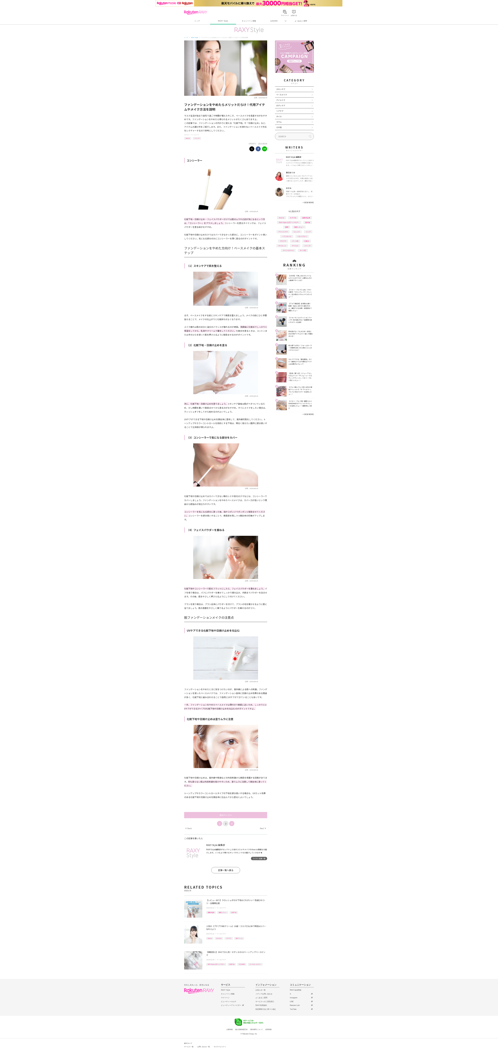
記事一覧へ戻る (225, 870)
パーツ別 (295, 241)
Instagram (293, 998)
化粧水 (306, 241)
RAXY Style (223, 21)
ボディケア (280, 105)
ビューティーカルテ (228, 1002)
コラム (279, 122)
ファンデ (196, 138)
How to (188, 138)
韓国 (286, 227)
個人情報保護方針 (241, 1029)
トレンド (297, 232)
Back (189, 828)
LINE (292, 1002)
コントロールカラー (255, 964)
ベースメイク (195, 135)
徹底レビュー (223, 912)
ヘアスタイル (286, 236)
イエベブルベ (302, 236)
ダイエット (282, 246)
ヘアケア (279, 111)
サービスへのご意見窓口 (264, 1002)
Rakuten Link (295, 1005)
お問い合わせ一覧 (203, 1047)
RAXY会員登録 (295, 990)
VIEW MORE (308, 202)
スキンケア (280, 89)
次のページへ (225, 815)
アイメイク (280, 100)
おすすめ (219, 938)
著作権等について (256, 1029)
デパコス (295, 246)
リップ (308, 232)
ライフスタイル (288, 250)
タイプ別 (303, 250)
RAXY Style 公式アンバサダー (216, 964)
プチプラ (228, 938)
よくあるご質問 (301, 21)
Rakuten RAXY (195, 12)
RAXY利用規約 (261, 1005)
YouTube (293, 1009)
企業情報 (229, 1029)
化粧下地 (233, 912)
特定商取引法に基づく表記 (265, 1009)
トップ (197, 21)
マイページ (225, 998)
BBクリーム (239, 938)
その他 (279, 127)
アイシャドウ (283, 232)
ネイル (279, 116)
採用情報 (268, 1029)
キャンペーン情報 (249, 21)
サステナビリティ (220, 1047)
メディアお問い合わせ (263, 994)
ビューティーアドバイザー (231, 1005)
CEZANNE (242, 964)
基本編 (307, 222)
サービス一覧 (188, 1047)
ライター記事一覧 (259, 858)
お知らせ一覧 (260, 990)
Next (263, 828)
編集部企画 (211, 912)
